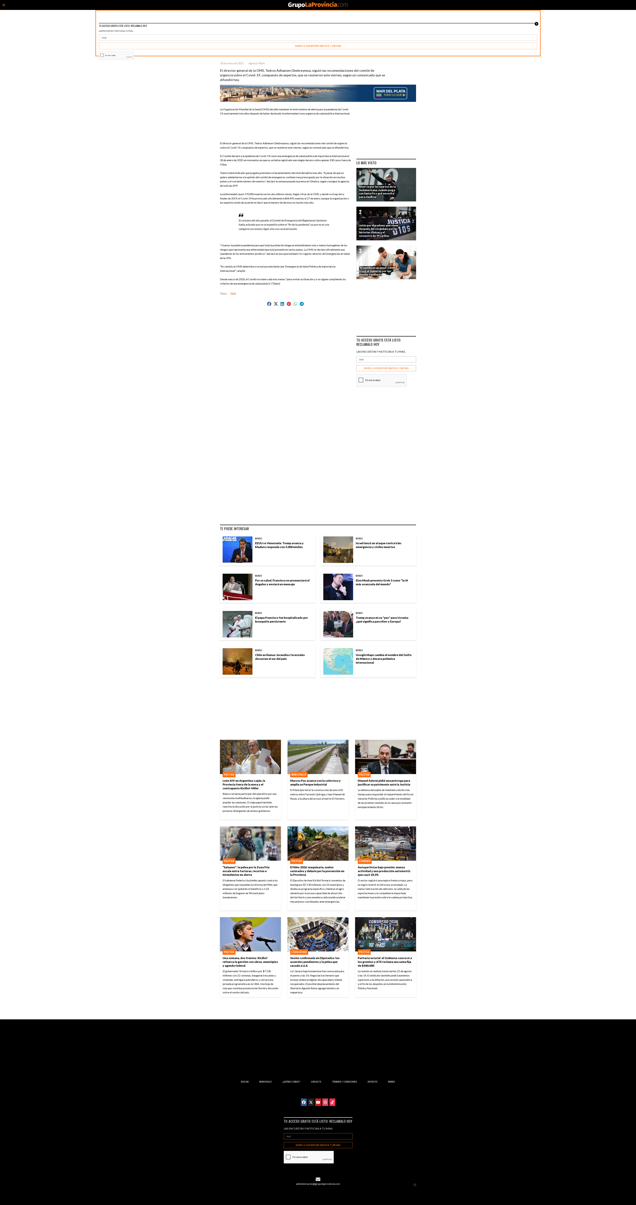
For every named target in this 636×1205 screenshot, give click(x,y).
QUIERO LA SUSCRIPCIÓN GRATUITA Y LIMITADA (386, 368)
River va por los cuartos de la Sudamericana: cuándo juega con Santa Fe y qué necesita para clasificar (377, 191)
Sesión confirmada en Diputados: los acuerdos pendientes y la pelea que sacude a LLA (315, 961)
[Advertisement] (287, 123)
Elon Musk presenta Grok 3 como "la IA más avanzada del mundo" (382, 582)
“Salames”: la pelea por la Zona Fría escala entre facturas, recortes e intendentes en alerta (246, 871)
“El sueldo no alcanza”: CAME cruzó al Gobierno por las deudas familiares (377, 271)
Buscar (245, 1081)
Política (229, 774)
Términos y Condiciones (344, 1081)
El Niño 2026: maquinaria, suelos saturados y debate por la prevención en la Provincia (317, 871)
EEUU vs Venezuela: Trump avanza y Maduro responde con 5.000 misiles (279, 545)
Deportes (373, 1081)
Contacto (316, 1081)
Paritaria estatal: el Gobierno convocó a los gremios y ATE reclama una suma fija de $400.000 (385, 961)
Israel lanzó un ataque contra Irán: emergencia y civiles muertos (379, 545)
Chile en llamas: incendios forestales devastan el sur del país (280, 656)
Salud (233, 293)
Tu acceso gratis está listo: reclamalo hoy (378, 342)
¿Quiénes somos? (291, 1081)
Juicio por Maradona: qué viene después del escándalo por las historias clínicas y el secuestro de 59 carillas (378, 230)
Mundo (258, 538)
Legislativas (299, 952)
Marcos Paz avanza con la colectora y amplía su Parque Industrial (315, 782)
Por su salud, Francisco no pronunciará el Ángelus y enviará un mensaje (282, 582)
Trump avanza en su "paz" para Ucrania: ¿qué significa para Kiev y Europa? (382, 619)
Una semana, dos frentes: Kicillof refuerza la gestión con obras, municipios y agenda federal (250, 961)
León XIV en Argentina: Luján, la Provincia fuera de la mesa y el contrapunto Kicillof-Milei (244, 784)
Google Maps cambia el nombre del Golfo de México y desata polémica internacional (384, 658)
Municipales (299, 774)
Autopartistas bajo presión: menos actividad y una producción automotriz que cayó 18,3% (384, 871)
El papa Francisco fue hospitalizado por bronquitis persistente (281, 619)
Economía (364, 861)
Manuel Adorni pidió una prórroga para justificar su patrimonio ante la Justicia (384, 782)
